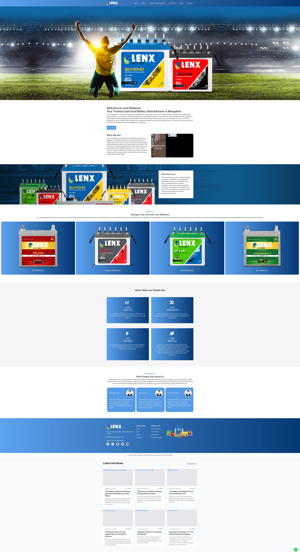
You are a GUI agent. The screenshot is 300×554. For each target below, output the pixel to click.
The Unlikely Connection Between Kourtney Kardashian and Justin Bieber (118, 493)
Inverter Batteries (156, 429)
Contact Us (139, 437)
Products (172, 3)
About (143, 3)
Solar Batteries (155, 431)
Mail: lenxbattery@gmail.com (115, 437)
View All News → (192, 464)
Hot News (128, 488)
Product (138, 434)
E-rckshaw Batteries (156, 437)
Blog (181, 3)
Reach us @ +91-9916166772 (115, 440)
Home (136, 3)
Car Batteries (154, 434)
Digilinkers (170, 455)
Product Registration (157, 3)
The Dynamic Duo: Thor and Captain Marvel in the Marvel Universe (116, 534)
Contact (190, 3)
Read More (111, 128)
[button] (22, 53)
